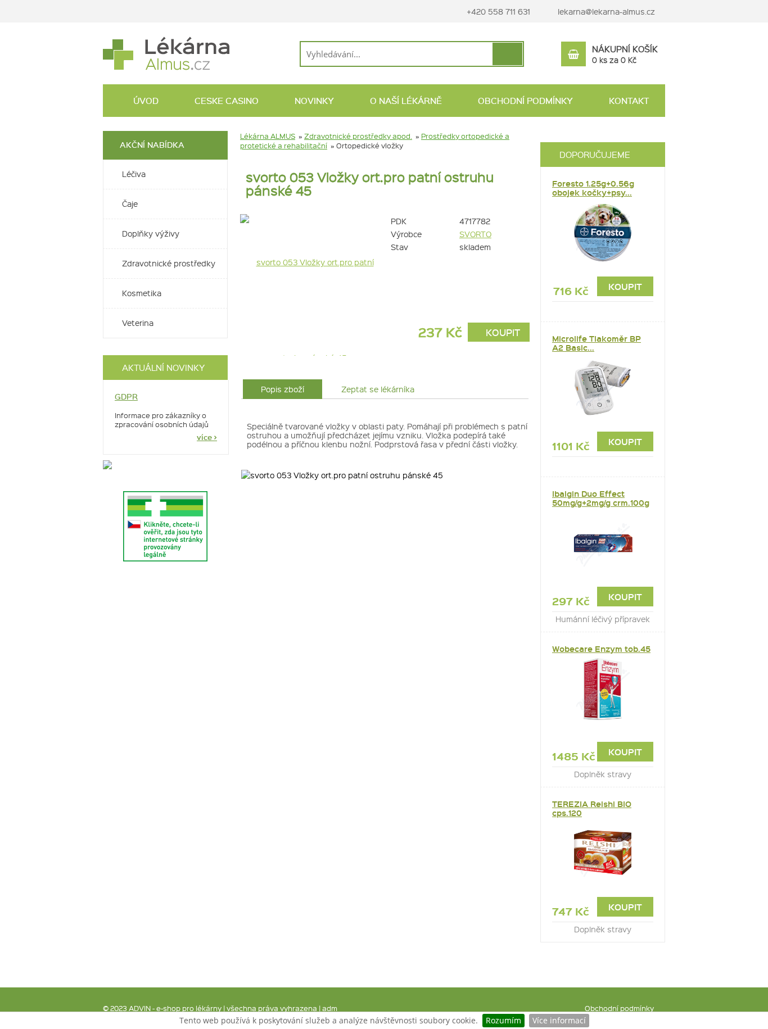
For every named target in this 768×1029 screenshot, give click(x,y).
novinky (313, 100)
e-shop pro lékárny (189, 1008)
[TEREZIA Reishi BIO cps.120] (603, 853)
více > (207, 437)
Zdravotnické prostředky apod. (358, 135)
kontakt (628, 100)
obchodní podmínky (524, 100)
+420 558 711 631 (497, 11)
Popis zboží (282, 389)
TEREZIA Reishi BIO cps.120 (591, 808)
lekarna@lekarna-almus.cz (606, 11)
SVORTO (475, 234)
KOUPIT (502, 332)
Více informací (559, 1020)
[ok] (507, 54)
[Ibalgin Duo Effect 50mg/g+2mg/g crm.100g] (603, 543)
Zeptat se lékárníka (377, 389)
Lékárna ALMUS (267, 135)
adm (329, 1008)
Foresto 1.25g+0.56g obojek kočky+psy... (593, 188)
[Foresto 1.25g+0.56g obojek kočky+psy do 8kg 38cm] (603, 233)
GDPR (126, 396)
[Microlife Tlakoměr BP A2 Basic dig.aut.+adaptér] (603, 388)
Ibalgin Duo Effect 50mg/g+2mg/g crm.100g (600, 498)
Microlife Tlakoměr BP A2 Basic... (596, 343)
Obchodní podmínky (619, 1008)
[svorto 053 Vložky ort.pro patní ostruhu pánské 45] (310, 284)
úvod (145, 100)
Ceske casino (225, 100)
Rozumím (503, 1020)
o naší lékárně (405, 100)
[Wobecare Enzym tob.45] (603, 689)
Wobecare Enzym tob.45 (601, 648)
